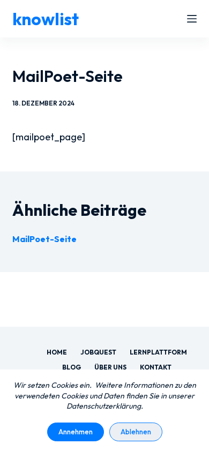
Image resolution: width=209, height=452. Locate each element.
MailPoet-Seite (44, 238)
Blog (71, 367)
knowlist (45, 18)
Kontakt (155, 367)
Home (57, 352)
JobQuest (98, 352)
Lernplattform (158, 352)
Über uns (110, 367)
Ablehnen (136, 431)
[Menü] (192, 19)
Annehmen (75, 431)
